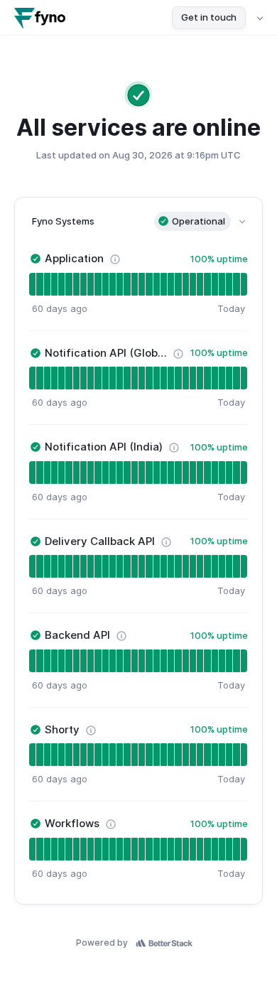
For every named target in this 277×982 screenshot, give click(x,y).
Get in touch (209, 17)
